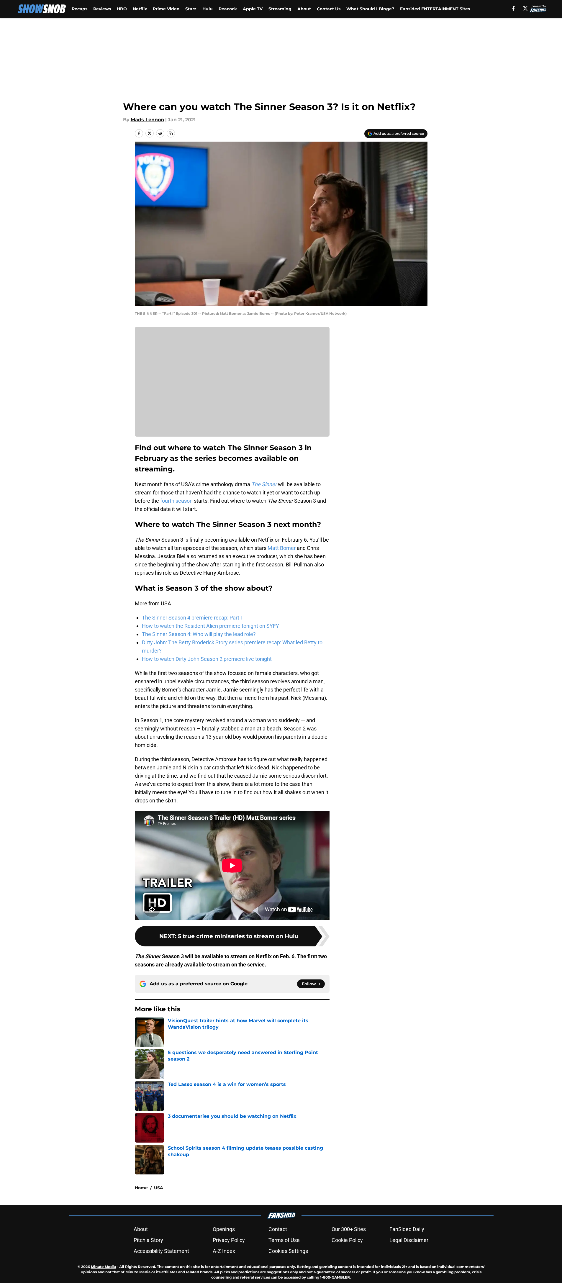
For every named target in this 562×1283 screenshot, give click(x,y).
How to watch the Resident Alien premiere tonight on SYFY (210, 626)
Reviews (102, 9)
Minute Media (103, 1266)
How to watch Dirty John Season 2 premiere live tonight (207, 659)
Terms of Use (284, 1240)
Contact (277, 1229)
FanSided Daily (406, 1229)
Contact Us (328, 9)
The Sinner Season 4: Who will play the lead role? (199, 634)
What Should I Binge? (370, 9)
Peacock (228, 9)
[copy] (171, 133)
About (304, 9)
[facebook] (513, 8)
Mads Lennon (147, 119)
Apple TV (253, 9)
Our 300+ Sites (349, 1229)
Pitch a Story (148, 1240)
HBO (122, 9)
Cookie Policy (347, 1240)
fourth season (176, 501)
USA (158, 1187)
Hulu (207, 9)
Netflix (140, 9)
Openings (224, 1229)
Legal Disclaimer (408, 1240)
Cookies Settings (288, 1251)
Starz (190, 9)
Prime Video (166, 9)
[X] (525, 8)
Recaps (79, 9)
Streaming (279, 9)
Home (141, 1187)
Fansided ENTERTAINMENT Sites (435, 9)
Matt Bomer (282, 548)
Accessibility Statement (161, 1251)
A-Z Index (224, 1251)
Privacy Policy (229, 1240)
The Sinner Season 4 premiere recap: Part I (192, 618)
